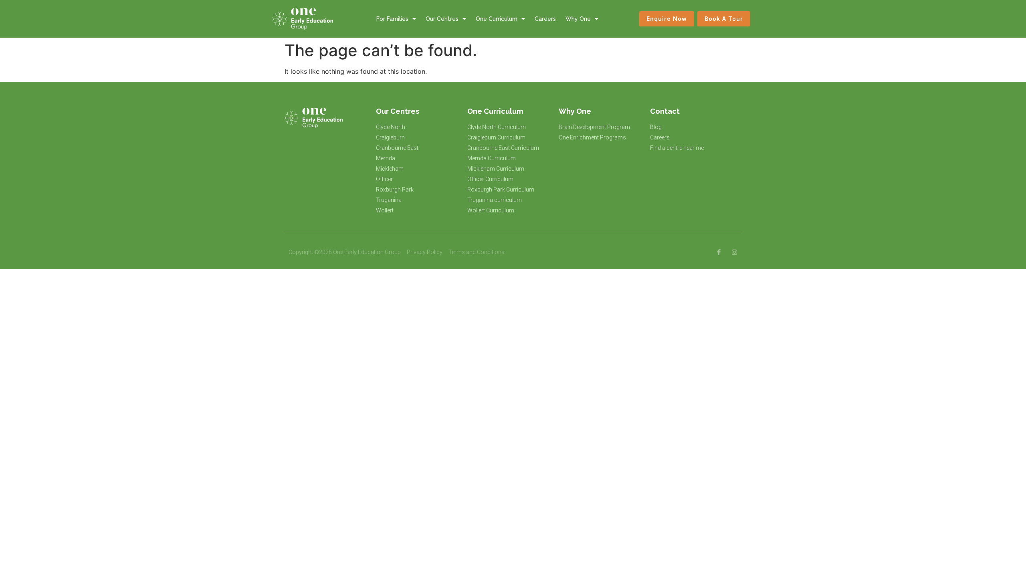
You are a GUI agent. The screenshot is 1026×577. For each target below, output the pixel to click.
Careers (545, 19)
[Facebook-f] (719, 252)
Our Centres (442, 19)
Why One (578, 19)
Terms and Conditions (476, 252)
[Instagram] (734, 252)
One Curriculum (496, 19)
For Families (392, 19)
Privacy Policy (424, 252)
